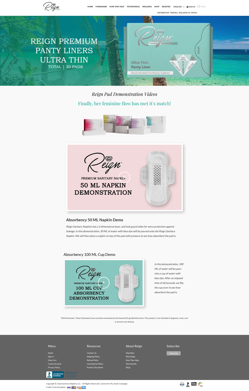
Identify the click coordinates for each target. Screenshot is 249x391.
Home (50, 353)
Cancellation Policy (95, 364)
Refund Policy (93, 360)
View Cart (52, 360)
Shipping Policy (93, 356)
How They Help (132, 360)
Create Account (54, 364)
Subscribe (174, 353)
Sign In (51, 356)
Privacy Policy (54, 367)
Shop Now (130, 353)
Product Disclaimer (95, 367)
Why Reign (130, 356)
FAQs (128, 367)
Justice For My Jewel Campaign (114, 383)
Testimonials (131, 364)
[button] (3, 51)
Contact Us (91, 353)
